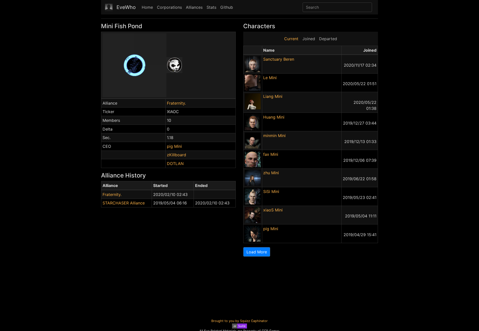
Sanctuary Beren (278, 59)
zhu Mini (271, 172)
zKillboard (176, 154)
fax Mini (270, 154)
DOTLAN (175, 163)
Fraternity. (176, 103)
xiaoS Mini (273, 209)
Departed (328, 38)
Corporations (169, 7)
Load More (256, 251)
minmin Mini (274, 135)
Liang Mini (272, 96)
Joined (308, 38)
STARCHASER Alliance (124, 202)
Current (291, 38)
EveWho (126, 7)
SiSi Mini (271, 191)
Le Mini (270, 77)
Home (147, 7)
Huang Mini (273, 117)
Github (226, 7)
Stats (211, 7)
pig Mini (174, 146)
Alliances (194, 7)
